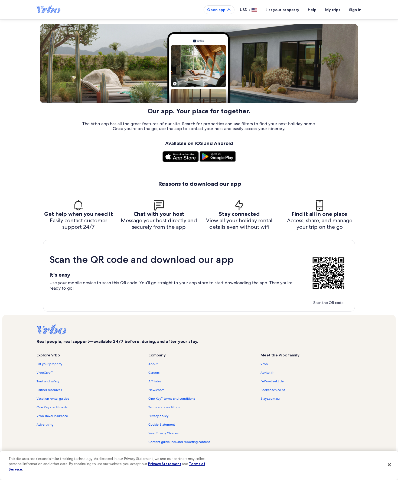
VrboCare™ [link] (45, 372)
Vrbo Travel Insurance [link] (52, 416)
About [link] (153, 364)
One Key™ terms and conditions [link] (171, 398)
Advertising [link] (45, 424)
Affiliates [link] (154, 381)
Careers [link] (153, 372)
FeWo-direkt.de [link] (272, 381)
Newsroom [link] (156, 390)
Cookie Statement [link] (161, 424)
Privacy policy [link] (158, 416)
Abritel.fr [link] (266, 372)
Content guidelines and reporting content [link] (179, 442)
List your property (282, 9)
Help (312, 9)
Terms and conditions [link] (164, 407)
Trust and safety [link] (48, 381)
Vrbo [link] (264, 364)
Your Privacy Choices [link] (163, 433)
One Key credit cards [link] (52, 407)
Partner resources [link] (49, 390)
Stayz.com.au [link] (270, 398)
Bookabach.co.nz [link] (272, 390)
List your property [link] (49, 364)
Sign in (355, 9)
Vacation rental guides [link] (53, 398)
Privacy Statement (164, 464)
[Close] (389, 465)
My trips (332, 9)
